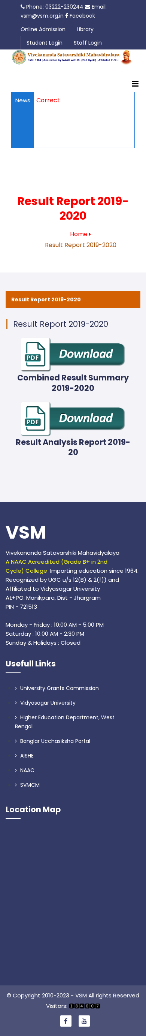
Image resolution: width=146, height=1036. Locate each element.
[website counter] (83, 1006)
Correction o (55, 100)
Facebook (81, 15)
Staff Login (88, 42)
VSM (26, 532)
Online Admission (43, 29)
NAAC (26, 770)
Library (85, 29)
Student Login (45, 42)
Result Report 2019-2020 (46, 299)
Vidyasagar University (47, 703)
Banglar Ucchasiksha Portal (54, 741)
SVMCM (29, 785)
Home (79, 234)
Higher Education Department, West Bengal (65, 722)
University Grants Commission (59, 688)
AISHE (26, 755)
